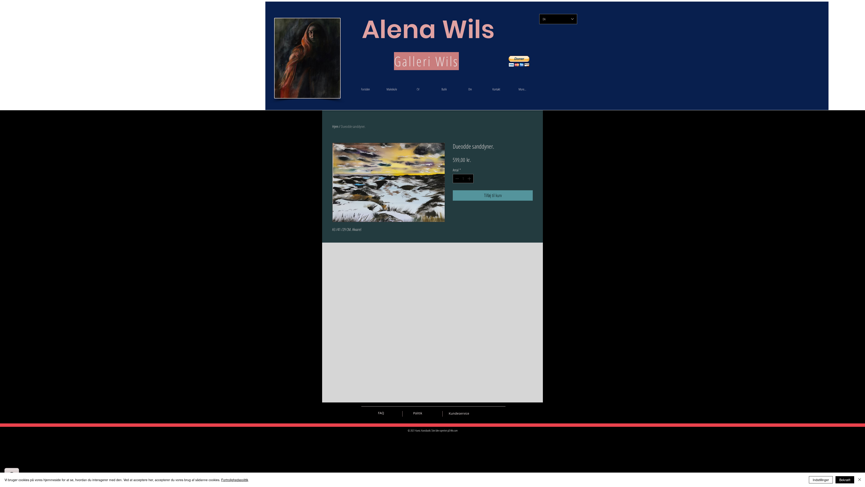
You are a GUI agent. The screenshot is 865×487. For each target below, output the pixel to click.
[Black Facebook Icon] (486, 413)
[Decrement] (456, 178)
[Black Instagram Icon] (502, 413)
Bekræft (844, 480)
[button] (519, 61)
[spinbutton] (463, 178)
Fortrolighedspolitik (234, 480)
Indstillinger (821, 480)
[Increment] (470, 178)
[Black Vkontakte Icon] (478, 413)
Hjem (335, 126)
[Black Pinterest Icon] (494, 413)
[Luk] (859, 479)
